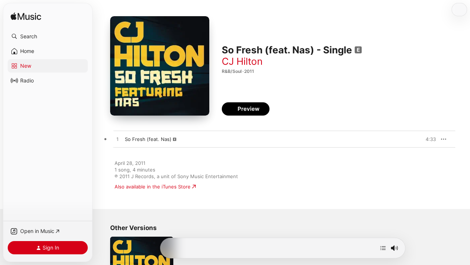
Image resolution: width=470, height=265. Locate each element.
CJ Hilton (242, 61)
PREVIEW (428, 139)
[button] (47, 36)
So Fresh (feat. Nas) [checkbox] (148, 139)
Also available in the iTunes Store (153, 187)
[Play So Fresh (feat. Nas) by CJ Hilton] (117, 139)
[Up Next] (383, 248)
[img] (26, 17)
